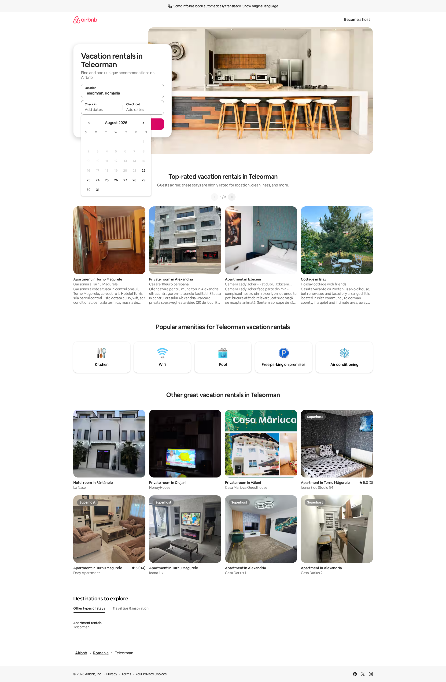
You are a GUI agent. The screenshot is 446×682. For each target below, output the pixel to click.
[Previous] (214, 197)
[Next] (232, 197)
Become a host (357, 19)
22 (143, 170)
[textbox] (102, 109)
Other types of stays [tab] (89, 608)
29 (143, 180)
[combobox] (122, 93)
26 (116, 180)
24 (98, 180)
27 (125, 180)
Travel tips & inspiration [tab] (130, 608)
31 (97, 190)
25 (107, 180)
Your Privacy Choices (151, 674)
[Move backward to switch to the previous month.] (89, 122)
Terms (126, 674)
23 (88, 180)
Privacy (111, 674)
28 (134, 180)
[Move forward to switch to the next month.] (143, 122)
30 (89, 190)
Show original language (260, 6)
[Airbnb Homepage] (85, 19)
